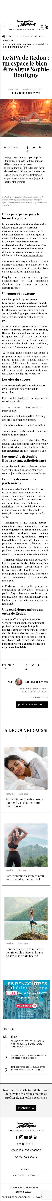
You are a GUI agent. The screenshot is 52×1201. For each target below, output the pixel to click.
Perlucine (7, 506)
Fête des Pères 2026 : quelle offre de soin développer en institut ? (28, 1068)
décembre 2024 (25, 870)
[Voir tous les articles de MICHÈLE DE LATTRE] (18, 682)
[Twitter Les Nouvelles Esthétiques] (30, 1137)
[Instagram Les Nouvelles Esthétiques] (21, 1137)
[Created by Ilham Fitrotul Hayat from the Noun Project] (39, 26)
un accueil (15, 407)
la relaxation (9, 309)
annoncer (18, 1175)
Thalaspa (32, 502)
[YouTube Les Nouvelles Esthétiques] (26, 1137)
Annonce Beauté (26, 1156)
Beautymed (19, 502)
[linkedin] (40, 147)
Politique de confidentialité (16, 1197)
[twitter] (34, 147)
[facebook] (27, 147)
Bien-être (13, 89)
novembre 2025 (31, 89)
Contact (26, 1169)
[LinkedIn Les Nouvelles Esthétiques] (35, 1137)
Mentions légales (23, 1192)
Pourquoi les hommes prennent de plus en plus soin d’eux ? (29, 1056)
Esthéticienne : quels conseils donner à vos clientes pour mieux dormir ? (25, 802)
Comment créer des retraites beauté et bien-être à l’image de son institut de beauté (24, 952)
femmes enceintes (33, 255)
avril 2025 (23, 943)
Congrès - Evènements (26, 1150)
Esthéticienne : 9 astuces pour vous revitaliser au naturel (25, 877)
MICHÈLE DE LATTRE (28, 93)
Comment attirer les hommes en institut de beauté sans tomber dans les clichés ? (27, 1044)
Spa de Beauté (26, 1144)
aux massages (29, 227)
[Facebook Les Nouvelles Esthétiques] (16, 1137)
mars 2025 (23, 794)
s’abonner (33, 1175)
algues (44, 563)
